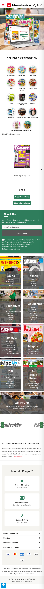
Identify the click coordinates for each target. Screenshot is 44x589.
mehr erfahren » (19, 457)
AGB (22, 582)
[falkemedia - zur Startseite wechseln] (19, 5)
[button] (3, 585)
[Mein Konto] (37, 5)
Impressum (28, 582)
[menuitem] (3, 5)
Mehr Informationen (22, 203)
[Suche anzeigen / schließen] (34, 5)
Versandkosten (36, 568)
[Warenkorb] (41, 5)
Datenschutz (16, 582)
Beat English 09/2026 (22, 176)
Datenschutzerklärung (11, 249)
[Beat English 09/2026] (22, 156)
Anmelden (23, 233)
